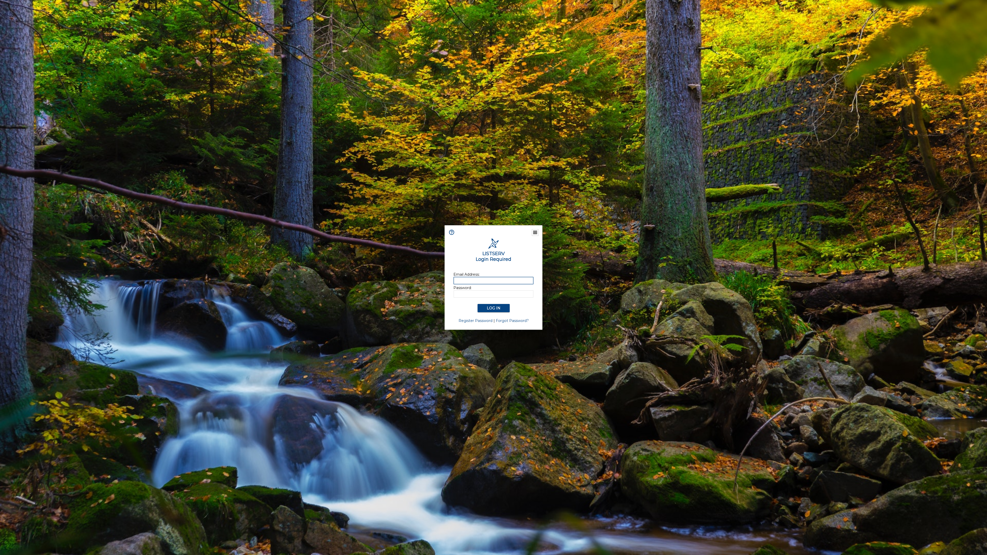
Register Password (475, 320)
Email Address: (466, 274)
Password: (462, 287)
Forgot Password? (512, 320)
